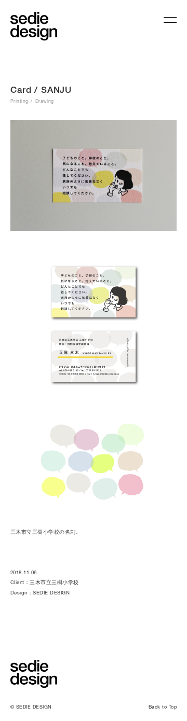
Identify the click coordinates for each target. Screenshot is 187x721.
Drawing (44, 101)
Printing (19, 101)
